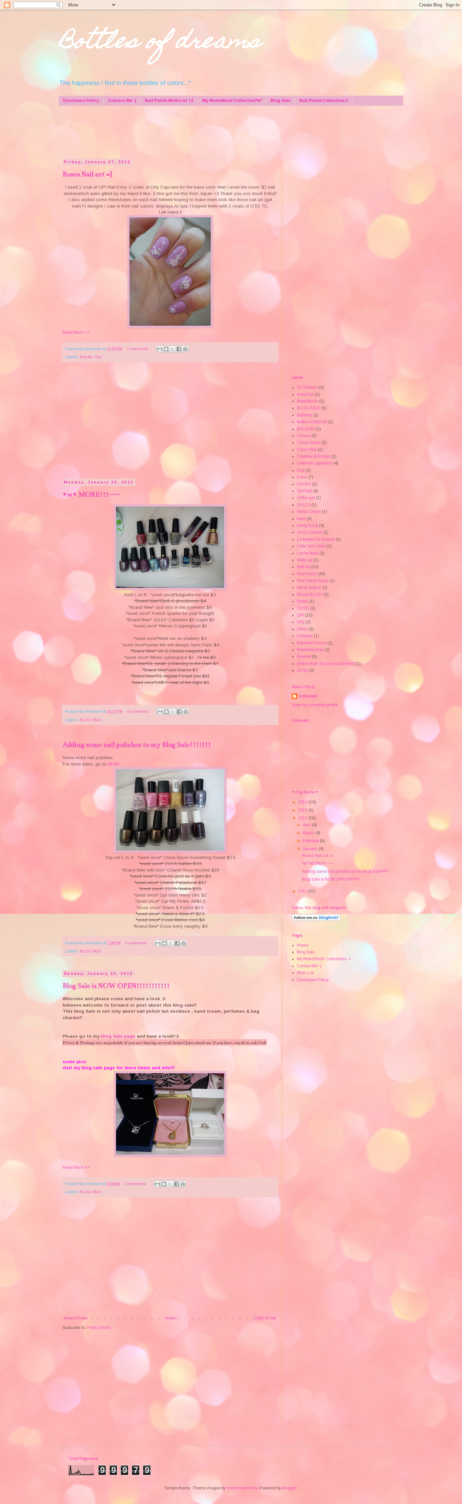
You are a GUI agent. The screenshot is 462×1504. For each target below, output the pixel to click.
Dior (301, 470)
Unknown (308, 696)
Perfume (305, 635)
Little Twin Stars (311, 546)
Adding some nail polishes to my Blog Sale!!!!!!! (137, 744)
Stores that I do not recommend (326, 663)
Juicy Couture (309, 532)
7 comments (137, 349)
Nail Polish (307, 574)
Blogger (289, 1488)
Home (171, 1318)
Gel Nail (304, 491)
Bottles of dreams (160, 43)
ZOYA (302, 670)
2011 (303, 891)
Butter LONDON (312, 422)
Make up (305, 560)
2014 (303, 802)
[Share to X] (172, 349)
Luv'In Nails (308, 553)
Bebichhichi (307, 401)
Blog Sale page (118, 1036)
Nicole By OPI (310, 594)
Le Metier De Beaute (316, 539)
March (309, 833)
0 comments (138, 711)
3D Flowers (307, 387)
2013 (303, 810)
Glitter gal (306, 497)
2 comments (135, 1184)
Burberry (305, 415)
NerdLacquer (309, 587)
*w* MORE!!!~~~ (91, 494)
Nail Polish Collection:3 (323, 100)
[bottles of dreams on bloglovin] (316, 919)
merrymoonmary (242, 1488)
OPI (300, 615)
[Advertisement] (192, 131)
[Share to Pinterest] (185, 349)
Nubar (302, 601)
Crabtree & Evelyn (313, 456)
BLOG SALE (90, 720)
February (311, 840)
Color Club (307, 449)
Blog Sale (281, 100)
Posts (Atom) (99, 1327)
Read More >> (76, 332)
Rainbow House (311, 643)
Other (302, 629)
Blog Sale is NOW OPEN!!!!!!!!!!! (116, 986)
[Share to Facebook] (179, 349)
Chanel (303, 435)
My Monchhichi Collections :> (324, 959)
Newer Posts (76, 1318)
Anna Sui (305, 394)
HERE (114, 764)
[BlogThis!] (166, 349)
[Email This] (159, 349)
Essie (302, 477)
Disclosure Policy (81, 100)
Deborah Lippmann (314, 463)
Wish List (305, 972)
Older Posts (265, 1318)
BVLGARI (306, 429)
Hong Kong (307, 525)
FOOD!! (304, 484)
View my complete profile (315, 705)
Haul (301, 518)
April (307, 824)
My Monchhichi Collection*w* (232, 100)
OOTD (303, 608)
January (311, 848)
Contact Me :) (122, 100)
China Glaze (309, 442)
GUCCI (303, 504)
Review (304, 656)
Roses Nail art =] (87, 174)
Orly (97, 357)
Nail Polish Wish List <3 (169, 100)
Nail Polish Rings (313, 580)
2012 (303, 818)
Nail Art (86, 357)
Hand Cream (309, 511)
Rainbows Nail (310, 649)
